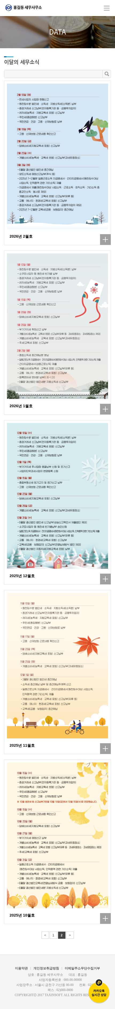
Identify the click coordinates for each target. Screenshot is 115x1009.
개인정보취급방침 (46, 968)
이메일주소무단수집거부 (82, 968)
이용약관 (21, 968)
